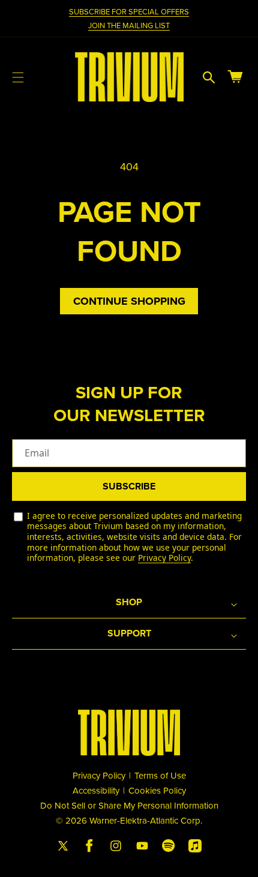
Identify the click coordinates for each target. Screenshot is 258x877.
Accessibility (96, 790)
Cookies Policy (157, 790)
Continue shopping (129, 301)
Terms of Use (160, 775)
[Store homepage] (129, 733)
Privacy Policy (164, 557)
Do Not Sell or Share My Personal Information (129, 805)
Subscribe (129, 486)
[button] (18, 77)
